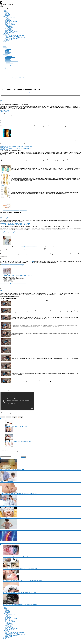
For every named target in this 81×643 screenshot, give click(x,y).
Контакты (4, 41)
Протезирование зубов (9, 27)
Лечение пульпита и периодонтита (11, 21)
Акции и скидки (6, 34)
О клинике (5, 11)
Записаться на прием (6, 40)
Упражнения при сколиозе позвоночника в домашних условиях (15, 210)
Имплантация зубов (8, 26)
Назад (6, 48)
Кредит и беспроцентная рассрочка (11, 38)
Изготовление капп (8, 29)
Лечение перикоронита (9, 32)
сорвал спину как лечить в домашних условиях (28, 246)
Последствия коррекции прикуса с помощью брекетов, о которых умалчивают (17, 275)
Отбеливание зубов (8, 25)
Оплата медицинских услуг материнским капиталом (15, 37)
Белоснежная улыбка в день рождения (12, 36)
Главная (4, 10)
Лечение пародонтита (9, 30)
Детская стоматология (9, 23)
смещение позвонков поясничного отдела (30, 140)
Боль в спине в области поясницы (6, 481)
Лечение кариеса (8, 20)
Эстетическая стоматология (10, 24)
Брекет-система (8, 28)
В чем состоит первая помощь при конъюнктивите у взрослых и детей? (16, 556)
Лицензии (7, 13)
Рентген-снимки (8, 18)
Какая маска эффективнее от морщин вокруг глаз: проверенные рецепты (14, 517)
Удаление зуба (7, 22)
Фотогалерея (7, 15)
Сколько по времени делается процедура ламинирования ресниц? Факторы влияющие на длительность (22, 580)
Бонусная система (8, 39)
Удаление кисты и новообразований (11, 31)
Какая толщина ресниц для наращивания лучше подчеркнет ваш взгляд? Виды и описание (20, 604)
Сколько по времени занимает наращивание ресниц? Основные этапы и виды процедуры (19, 592)
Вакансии (7, 12)
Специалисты (5, 33)
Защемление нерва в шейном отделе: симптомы (9, 505)
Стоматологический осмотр (10, 17)
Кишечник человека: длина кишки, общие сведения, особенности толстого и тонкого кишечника (18, 493)
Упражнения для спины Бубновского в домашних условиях (16, 426)
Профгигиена (7, 19)
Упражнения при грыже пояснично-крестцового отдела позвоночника (18, 441)
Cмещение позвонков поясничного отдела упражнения (15, 448)
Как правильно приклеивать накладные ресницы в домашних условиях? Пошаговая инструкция (21, 568)
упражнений (31, 261)
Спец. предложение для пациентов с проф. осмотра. (14, 35)
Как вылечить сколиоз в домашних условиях (13, 433)
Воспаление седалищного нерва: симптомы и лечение (10, 542)
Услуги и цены (5, 16)
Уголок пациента (8, 14)
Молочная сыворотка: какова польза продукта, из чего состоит (12, 469)
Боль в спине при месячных (5, 529)
